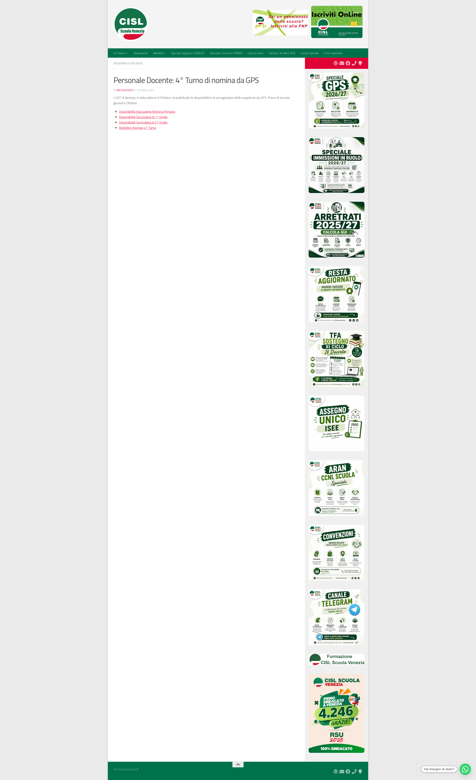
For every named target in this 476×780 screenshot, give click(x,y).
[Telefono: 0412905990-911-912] (354, 63)
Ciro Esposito (125, 90)
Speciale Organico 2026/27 (188, 53)
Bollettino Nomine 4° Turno (137, 127)
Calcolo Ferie (255, 53)
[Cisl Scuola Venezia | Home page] (130, 24)
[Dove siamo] (360, 63)
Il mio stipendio (333, 53)
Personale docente (128, 63)
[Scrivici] (342, 63)
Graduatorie (141, 53)
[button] (465, 769)
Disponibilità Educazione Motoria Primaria (147, 111)
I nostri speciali (309, 53)
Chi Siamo (119, 53)
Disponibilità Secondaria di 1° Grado (143, 116)
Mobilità (158, 53)
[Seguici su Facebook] (348, 63)
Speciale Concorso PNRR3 (226, 53)
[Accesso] (335, 63)
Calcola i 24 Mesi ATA (281, 53)
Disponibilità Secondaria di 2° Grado (143, 122)
